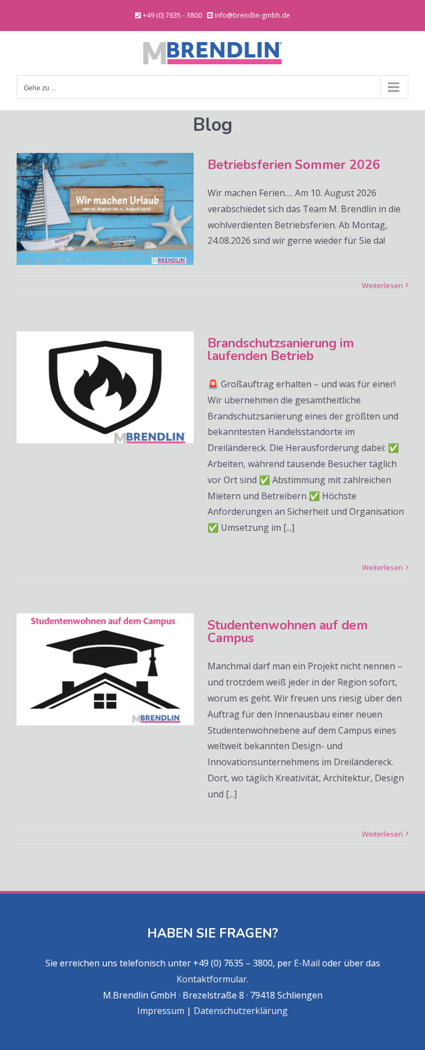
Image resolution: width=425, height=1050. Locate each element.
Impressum (160, 1011)
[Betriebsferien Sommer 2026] (105, 209)
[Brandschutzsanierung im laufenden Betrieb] (105, 387)
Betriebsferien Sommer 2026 (294, 164)
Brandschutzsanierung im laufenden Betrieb (281, 350)
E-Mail (307, 963)
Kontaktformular (212, 979)
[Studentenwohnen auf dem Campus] (105, 669)
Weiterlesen (382, 285)
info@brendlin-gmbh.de (252, 15)
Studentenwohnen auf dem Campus (288, 632)
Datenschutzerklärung (241, 1011)
